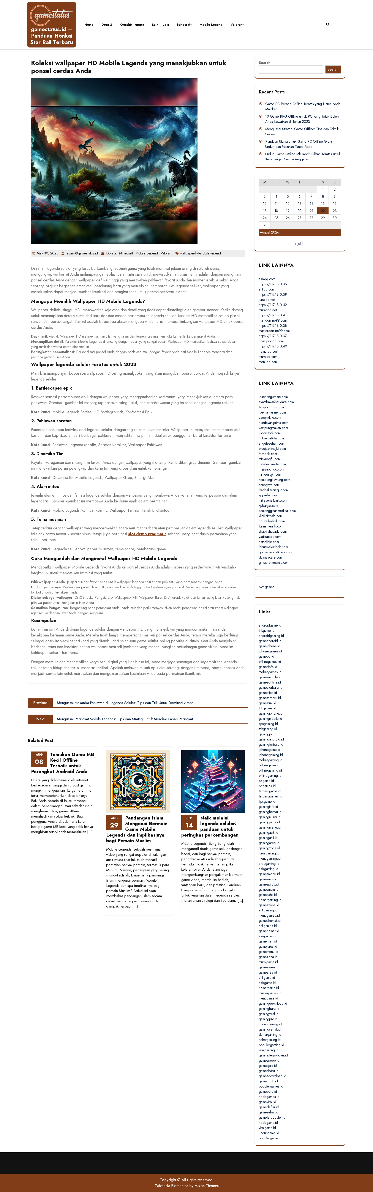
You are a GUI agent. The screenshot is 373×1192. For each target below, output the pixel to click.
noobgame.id (268, 1122)
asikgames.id (268, 936)
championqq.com (271, 341)
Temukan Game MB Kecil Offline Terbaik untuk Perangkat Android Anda (62, 763)
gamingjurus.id (269, 822)
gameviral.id (267, 1101)
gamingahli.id (268, 837)
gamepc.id (266, 656)
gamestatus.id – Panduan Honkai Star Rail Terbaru (51, 35)
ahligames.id (268, 925)
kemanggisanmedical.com (277, 510)
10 (265, 203)
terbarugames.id (270, 796)
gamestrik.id (267, 703)
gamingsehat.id (270, 1029)
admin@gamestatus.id (82, 253)
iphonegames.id (270, 651)
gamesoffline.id (270, 682)
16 (335, 203)
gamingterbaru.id (271, 744)
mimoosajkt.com (270, 474)
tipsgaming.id (268, 723)
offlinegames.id (270, 661)
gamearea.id (268, 972)
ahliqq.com (267, 289)
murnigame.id (268, 962)
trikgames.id (267, 708)
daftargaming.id (270, 1034)
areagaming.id (269, 863)
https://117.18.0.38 (273, 325)
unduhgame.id (269, 1132)
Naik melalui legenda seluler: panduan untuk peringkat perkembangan (210, 826)
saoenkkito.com (270, 417)
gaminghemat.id (270, 811)
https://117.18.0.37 (273, 335)
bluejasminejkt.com (272, 448)
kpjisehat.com (268, 495)
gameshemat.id (270, 920)
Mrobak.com (268, 453)
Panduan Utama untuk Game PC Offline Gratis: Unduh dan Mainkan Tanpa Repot (299, 144)
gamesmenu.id (269, 874)
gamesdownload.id (272, 1076)
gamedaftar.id (269, 1107)
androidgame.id (270, 625)
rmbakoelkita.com (271, 438)
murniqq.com (268, 356)
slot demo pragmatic (147, 534)
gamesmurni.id (269, 879)
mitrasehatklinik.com (273, 500)
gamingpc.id (268, 734)
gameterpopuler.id (272, 1117)
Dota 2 (106, 24)
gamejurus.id (268, 946)
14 (311, 203)
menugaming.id (270, 858)
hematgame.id (269, 987)
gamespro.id (268, 1065)
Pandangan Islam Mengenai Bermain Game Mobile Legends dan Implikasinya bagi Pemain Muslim (137, 829)
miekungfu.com (270, 458)
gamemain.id (268, 941)
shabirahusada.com (273, 531)
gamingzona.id (269, 848)
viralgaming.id (268, 1050)
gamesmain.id (268, 889)
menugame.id (268, 998)
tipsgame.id (267, 801)
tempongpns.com (271, 407)
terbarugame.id (270, 791)
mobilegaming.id (270, 760)
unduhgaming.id (270, 1024)
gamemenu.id (268, 951)
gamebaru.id (268, 1091)
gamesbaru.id (268, 1070)
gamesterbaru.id (270, 687)
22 (323, 210)
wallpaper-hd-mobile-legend (200, 253)
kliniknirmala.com (271, 515)
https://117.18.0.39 (273, 294)
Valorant (237, 24)
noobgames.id (269, 1096)
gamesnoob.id (269, 1060)
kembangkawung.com (274, 479)
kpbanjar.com (268, 505)
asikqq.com (267, 278)
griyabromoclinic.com (274, 562)
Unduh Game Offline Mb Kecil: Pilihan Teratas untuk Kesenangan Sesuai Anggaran (303, 157)
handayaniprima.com (273, 422)
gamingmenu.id (270, 827)
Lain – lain (160, 24)
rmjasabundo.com (271, 469)
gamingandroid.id (271, 739)
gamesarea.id (268, 967)
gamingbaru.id (269, 1008)
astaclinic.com (269, 541)
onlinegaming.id (270, 775)
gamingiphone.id (271, 713)
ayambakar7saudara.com (276, 401)
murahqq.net (268, 310)
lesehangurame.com (273, 396)
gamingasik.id (268, 832)
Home (89, 24)
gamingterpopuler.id (273, 1055)
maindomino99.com (273, 320)
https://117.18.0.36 (273, 284)
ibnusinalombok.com (273, 547)
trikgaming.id (268, 728)
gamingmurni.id (269, 817)
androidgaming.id (271, 635)
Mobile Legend (211, 24)
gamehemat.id (269, 930)
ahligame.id (267, 977)
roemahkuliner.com (272, 412)
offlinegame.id (269, 765)
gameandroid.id (270, 640)
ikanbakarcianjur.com (274, 490)
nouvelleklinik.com (272, 521)
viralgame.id (267, 1127)
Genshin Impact (132, 24)
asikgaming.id (268, 868)
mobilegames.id (270, 671)
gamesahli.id (268, 894)
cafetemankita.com (272, 464)
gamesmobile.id (270, 677)
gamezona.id (268, 956)
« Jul (298, 243)
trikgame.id (266, 630)
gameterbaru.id (270, 697)
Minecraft (184, 24)
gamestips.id (268, 692)
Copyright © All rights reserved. (186, 1180)
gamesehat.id (268, 1112)
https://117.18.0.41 (272, 315)
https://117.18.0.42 (273, 304)
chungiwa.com (269, 484)
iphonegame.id (269, 749)
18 (276, 210)
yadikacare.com (270, 536)
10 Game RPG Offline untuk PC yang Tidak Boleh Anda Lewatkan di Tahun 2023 (302, 119)
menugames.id (269, 915)
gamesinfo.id (268, 666)
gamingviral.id (268, 1013)
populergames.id (271, 1086)
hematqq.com (268, 351)
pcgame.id (266, 780)
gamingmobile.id (270, 718)
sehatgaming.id (270, 1039)
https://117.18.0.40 (273, 346)
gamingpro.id (268, 1019)
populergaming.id (271, 1044)
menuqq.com (268, 361)
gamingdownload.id (273, 1003)
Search (264, 62)
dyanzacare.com (271, 557)
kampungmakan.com (273, 427)
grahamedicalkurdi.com (275, 552)
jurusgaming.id (269, 853)
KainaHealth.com (271, 526)
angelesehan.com (271, 443)
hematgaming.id (270, 899)
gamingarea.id (269, 842)
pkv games (266, 586)
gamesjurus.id (269, 884)
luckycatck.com (270, 433)
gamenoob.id (268, 1081)
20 (299, 210)
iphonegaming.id (271, 754)
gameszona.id (269, 905)
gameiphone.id (269, 646)
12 (287, 203)
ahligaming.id (268, 910)
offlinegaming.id (270, 770)
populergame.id (270, 1138)
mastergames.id (270, 993)
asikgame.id (267, 982)
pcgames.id (267, 785)
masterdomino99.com (274, 330)
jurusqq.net (267, 299)
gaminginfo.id (268, 806)
